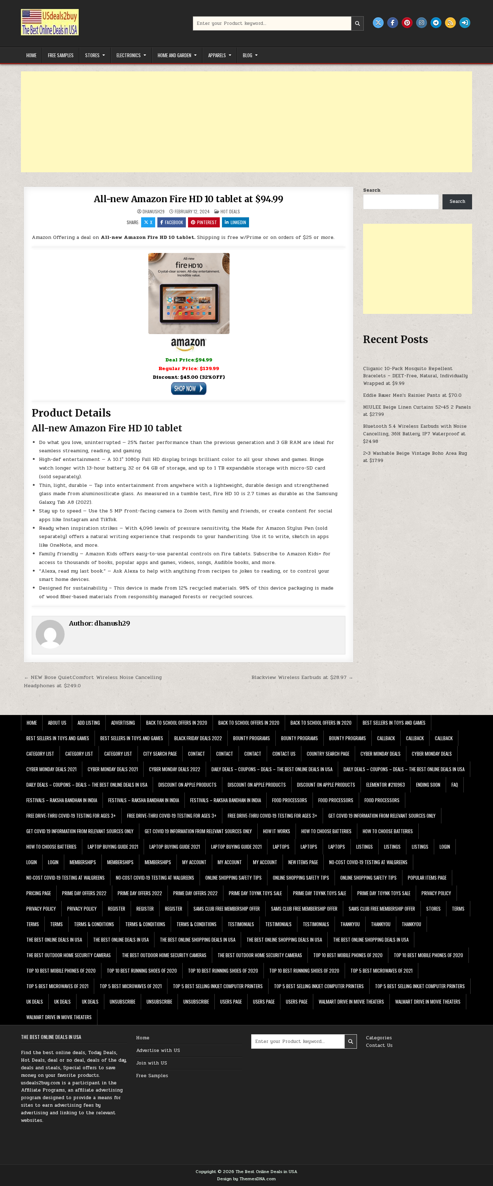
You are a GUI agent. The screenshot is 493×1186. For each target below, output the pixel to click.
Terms (458, 908)
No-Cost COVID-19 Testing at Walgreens (368, 862)
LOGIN (445, 846)
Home (31, 55)
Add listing (89, 722)
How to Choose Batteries (326, 831)
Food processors (289, 800)
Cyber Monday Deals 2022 (174, 769)
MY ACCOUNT (194, 862)
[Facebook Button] (392, 22)
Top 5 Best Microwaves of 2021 (381, 970)
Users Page (231, 1001)
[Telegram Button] (436, 22)
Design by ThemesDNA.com (246, 1178)
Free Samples (61, 55)
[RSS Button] (450, 22)
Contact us (284, 753)
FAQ (454, 784)
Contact (196, 753)
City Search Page (160, 753)
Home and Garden (174, 55)
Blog (247, 55)
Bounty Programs (251, 738)
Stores (92, 55)
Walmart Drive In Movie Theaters (351, 1001)
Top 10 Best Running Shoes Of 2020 (142, 970)
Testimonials (241, 924)
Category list (40, 753)
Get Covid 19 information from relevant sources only (382, 815)
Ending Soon (428, 784)
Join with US (151, 1063)
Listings (364, 846)
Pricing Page (38, 893)
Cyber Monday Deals (381, 753)
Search (371, 190)
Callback (386, 738)
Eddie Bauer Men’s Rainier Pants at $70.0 (412, 395)
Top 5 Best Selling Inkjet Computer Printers (218, 986)
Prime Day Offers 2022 (84, 893)
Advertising (123, 722)
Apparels (217, 55)
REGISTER (116, 908)
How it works (276, 831)
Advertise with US (158, 1050)
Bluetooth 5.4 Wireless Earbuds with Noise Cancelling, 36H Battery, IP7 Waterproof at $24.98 (415, 434)
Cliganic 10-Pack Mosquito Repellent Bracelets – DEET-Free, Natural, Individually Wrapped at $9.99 (415, 376)
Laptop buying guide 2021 (113, 846)
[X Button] (378, 22)
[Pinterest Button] (407, 22)
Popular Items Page (427, 877)
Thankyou (350, 924)
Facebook (174, 222)
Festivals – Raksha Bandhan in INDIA (61, 800)
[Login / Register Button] (464, 22)
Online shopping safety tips (233, 877)
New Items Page (303, 862)
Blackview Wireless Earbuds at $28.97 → (302, 677)
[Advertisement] (237, 121)
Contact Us (379, 1045)
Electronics (129, 55)
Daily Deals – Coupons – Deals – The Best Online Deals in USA (271, 769)
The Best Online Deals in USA (54, 939)
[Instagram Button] (421, 22)
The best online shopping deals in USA (197, 939)
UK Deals (34, 1001)
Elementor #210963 (385, 784)
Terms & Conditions (94, 924)
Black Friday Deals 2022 (198, 738)
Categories (379, 1037)
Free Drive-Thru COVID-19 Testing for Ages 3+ (71, 815)
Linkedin (238, 222)
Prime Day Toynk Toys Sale (255, 893)
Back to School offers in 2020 (176, 722)
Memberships (83, 862)
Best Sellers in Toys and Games (394, 722)
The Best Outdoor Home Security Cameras (68, 955)
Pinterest (207, 222)
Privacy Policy (436, 893)
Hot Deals (230, 211)
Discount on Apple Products (187, 784)
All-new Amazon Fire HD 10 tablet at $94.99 (188, 199)
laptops (281, 846)
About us (57, 722)
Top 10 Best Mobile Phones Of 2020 (348, 955)
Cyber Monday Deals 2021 (51, 769)
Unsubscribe (122, 1001)
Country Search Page (328, 753)
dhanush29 (154, 211)
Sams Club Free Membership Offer (226, 908)
